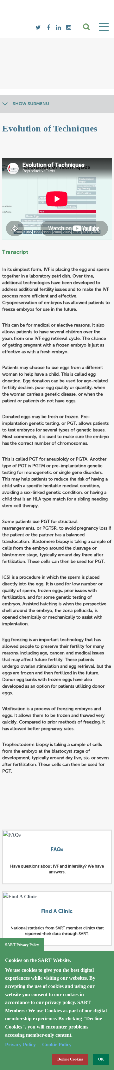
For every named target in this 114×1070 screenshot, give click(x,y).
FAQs (57, 849)
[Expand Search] (87, 27)
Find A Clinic (57, 911)
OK (101, 1059)
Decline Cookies (70, 1059)
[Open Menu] (104, 27)
